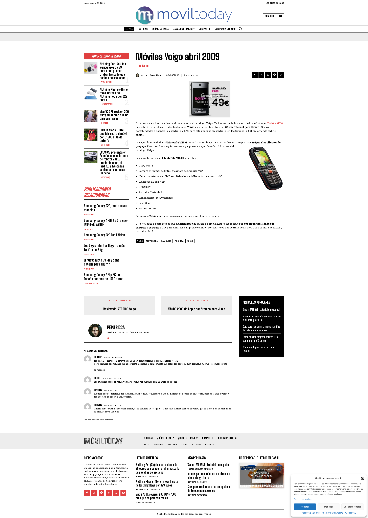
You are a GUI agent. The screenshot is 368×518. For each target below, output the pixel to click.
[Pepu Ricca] (138, 75)
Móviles (104, 123)
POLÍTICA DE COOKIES (311, 513)
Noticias (105, 145)
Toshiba (179, 241)
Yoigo (190, 241)
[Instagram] (108, 337)
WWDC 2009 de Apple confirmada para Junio (196, 309)
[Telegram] (274, 75)
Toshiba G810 (275, 123)
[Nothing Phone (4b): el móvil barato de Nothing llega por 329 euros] (90, 94)
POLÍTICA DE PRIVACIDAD (332, 513)
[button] (362, 478)
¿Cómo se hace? (195, 469)
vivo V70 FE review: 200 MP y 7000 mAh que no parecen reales (114, 115)
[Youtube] (123, 493)
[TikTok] (109, 493)
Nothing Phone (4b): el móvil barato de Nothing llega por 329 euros (114, 95)
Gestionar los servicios (303, 499)
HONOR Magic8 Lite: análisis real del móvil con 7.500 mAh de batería (113, 135)
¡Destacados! (107, 104)
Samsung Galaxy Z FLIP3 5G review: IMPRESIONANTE (106, 222)
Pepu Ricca (155, 75)
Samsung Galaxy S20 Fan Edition (104, 235)
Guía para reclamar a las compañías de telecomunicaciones (208, 488)
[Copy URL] (281, 75)
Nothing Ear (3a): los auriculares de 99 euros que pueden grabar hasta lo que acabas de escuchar (113, 71)
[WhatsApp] (268, 75)
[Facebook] (255, 75)
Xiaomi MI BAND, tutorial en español (261, 309)
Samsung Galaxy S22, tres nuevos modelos (105, 208)
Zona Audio (106, 82)
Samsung (166, 241)
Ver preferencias (352, 506)
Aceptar (305, 506)
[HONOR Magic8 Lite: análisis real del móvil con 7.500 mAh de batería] (90, 135)
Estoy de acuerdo (261, 481)
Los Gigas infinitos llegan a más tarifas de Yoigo (104, 247)
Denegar (328, 506)
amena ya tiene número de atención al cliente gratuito (208, 475)
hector (98, 357)
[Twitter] (261, 75)
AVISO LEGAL (350, 513)
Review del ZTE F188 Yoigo (119, 309)
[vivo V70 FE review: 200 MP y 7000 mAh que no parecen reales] (90, 116)
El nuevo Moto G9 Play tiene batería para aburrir (101, 262)
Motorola (152, 241)
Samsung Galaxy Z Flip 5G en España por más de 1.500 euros (103, 277)
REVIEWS (88, 229)
